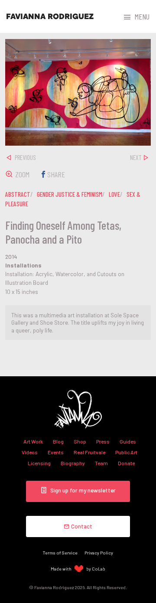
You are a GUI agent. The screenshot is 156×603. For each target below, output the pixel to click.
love (114, 194)
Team (101, 463)
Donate (126, 463)
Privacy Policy (98, 552)
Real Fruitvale (89, 452)
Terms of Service (60, 552)
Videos (30, 452)
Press (103, 441)
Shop (80, 441)
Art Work (33, 441)
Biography (73, 463)
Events (56, 452)
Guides (128, 441)
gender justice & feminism (69, 194)
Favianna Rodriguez (50, 16)
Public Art (126, 452)
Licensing (39, 463)
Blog (58, 441)
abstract (17, 194)
